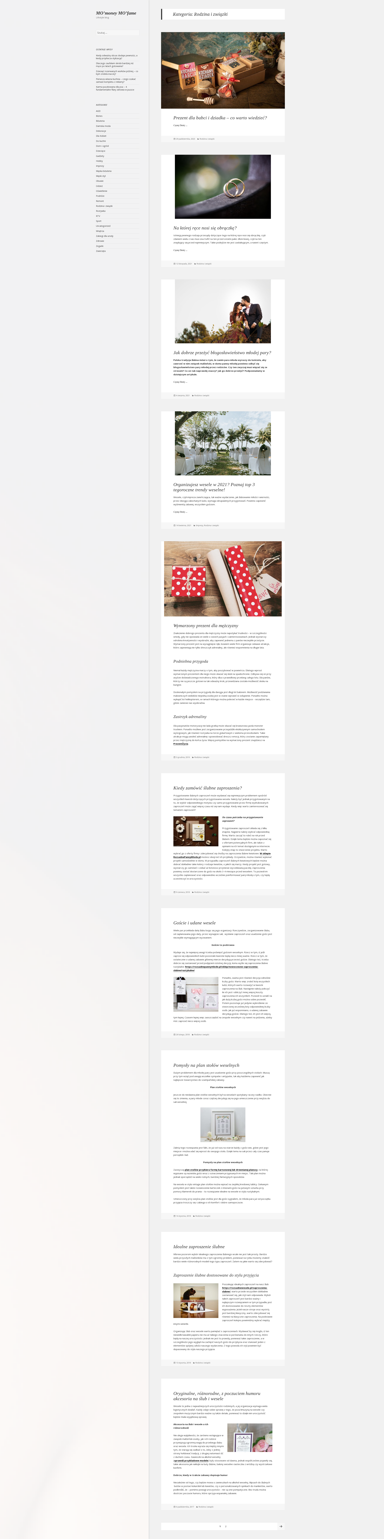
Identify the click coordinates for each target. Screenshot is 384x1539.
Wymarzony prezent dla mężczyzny (205, 625)
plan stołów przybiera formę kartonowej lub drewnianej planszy (221, 1169)
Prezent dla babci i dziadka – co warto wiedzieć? (220, 117)
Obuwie (100, 180)
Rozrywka (100, 210)
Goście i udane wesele (194, 922)
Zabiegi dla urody (104, 236)
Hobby (99, 161)
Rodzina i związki (104, 206)
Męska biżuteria (103, 171)
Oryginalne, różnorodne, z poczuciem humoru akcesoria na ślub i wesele (216, 1396)
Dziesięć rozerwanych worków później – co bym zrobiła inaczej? (117, 72)
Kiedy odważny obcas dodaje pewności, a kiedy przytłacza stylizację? (116, 57)
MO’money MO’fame (116, 13)
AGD (98, 111)
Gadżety (100, 156)
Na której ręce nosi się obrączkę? (205, 227)
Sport (98, 221)
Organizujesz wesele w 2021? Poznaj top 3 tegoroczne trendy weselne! (214, 487)
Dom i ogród (102, 146)
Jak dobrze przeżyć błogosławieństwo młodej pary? (222, 352)
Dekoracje (101, 131)
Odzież (99, 186)
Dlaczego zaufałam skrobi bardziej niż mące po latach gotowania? (115, 65)
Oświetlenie (101, 191)
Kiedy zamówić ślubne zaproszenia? (207, 788)
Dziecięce (100, 150)
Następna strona (281, 1526)
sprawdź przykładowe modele (191, 1460)
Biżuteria (100, 120)
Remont (100, 201)
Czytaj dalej (180, 125)
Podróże (100, 195)
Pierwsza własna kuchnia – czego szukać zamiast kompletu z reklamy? (116, 80)
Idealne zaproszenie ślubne (199, 1246)
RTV (98, 216)
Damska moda (103, 126)
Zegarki (99, 246)
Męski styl (101, 176)
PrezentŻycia (180, 743)
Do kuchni (101, 141)
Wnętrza (100, 231)
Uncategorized (103, 225)
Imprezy (100, 165)
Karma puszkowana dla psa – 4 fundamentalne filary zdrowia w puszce (115, 88)
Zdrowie (100, 240)
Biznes (99, 115)
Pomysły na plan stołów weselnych (206, 1065)
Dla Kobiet (101, 135)
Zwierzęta (101, 251)
